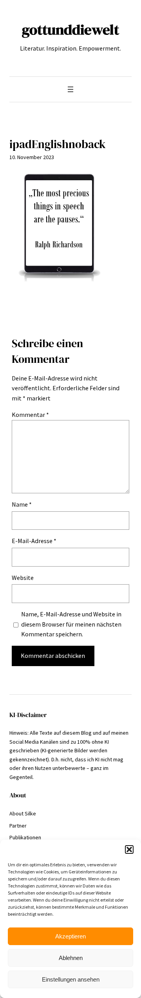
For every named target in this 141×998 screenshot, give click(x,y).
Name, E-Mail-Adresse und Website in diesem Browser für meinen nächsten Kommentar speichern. (71, 624)
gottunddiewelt (70, 29)
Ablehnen (71, 958)
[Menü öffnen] (70, 89)
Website (23, 577)
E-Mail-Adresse (34, 541)
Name (22, 504)
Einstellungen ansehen (70, 979)
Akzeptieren (70, 936)
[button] (129, 849)
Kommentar (30, 414)
